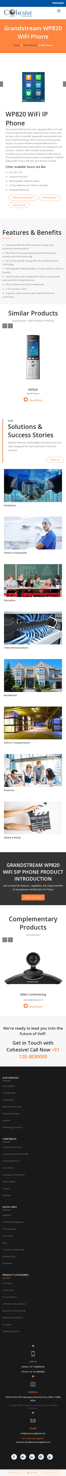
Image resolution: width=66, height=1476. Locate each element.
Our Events (7, 1235)
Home (16, 45)
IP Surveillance (9, 1297)
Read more (33, 493)
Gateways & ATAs (11, 1331)
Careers (6, 1188)
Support (6, 1120)
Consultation (8, 1086)
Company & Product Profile (15, 1154)
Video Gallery (9, 1181)
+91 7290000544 (36, 1366)
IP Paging (6, 1324)
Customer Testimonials (13, 1249)
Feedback (34, 1472)
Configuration (9, 1092)
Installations (8, 1099)
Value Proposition (11, 1113)
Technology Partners (12, 1127)
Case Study (7, 1167)
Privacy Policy (9, 1256)
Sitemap (6, 1195)
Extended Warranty (11, 1106)
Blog (4, 1242)
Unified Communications (14, 1303)
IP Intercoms (8, 1290)
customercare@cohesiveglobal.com (33, 1442)
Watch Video (50, 197)
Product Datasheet (23, 197)
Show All (55, 459)
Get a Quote (18, 205)
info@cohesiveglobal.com (33, 1433)
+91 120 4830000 (37, 1371)
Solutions (7, 1215)
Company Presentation (13, 1174)
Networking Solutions (12, 1317)
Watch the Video (33, 897)
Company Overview (11, 1147)
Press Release (9, 1229)
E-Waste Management (13, 1222)
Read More (35, 400)
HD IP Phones (30, 45)
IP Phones (7, 1283)
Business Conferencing (13, 1310)
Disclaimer (7, 1263)
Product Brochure (10, 1160)
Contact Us (15, 1472)
